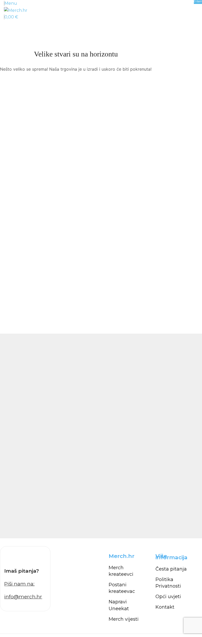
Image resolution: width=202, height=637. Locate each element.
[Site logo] (15, 10)
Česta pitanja (171, 569)
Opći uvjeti (168, 596)
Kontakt (164, 607)
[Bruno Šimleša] (101, 436)
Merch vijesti (124, 619)
